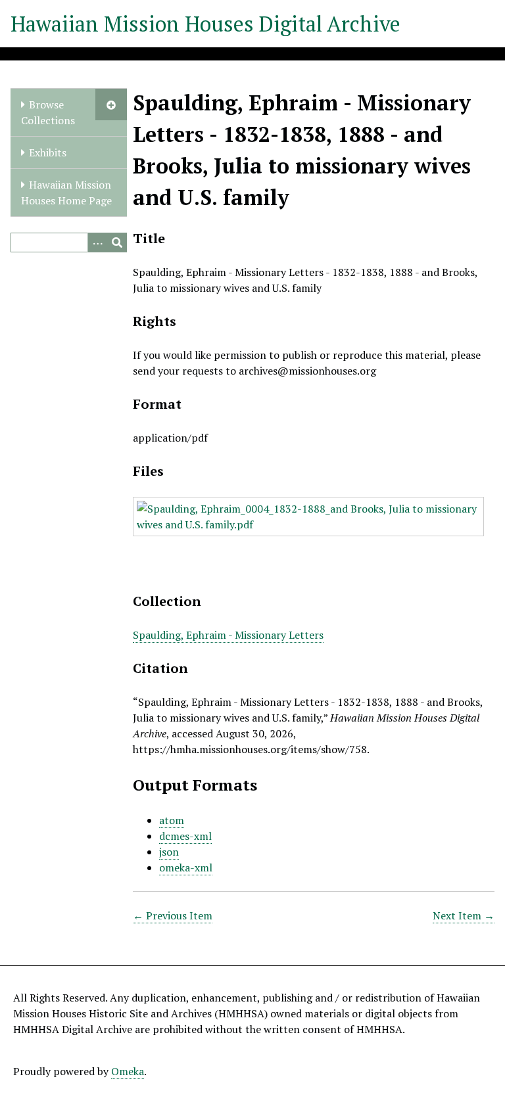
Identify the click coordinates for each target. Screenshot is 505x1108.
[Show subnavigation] (111, 104)
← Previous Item (172, 915)
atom (171, 820)
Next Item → (463, 915)
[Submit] (117, 242)
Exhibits (47, 152)
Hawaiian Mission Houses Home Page (66, 192)
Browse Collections (48, 112)
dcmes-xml (185, 836)
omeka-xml (185, 867)
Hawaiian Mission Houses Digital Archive (205, 23)
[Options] (97, 242)
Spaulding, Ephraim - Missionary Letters (228, 635)
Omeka (127, 1071)
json (169, 851)
